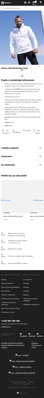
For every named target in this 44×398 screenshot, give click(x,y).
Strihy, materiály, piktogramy (10, 287)
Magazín (26, 295)
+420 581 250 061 (10, 321)
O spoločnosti (27, 280)
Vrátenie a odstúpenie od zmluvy (36, 345)
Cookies (31, 382)
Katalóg (3, 280)
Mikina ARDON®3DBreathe (13, 216)
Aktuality (26, 291)
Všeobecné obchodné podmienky (8, 304)
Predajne (26, 287)
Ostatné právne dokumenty (10, 299)
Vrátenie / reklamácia (8, 295)
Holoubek (26, 384)
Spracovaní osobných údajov (10, 308)
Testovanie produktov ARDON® (30, 300)
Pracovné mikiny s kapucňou (11, 8)
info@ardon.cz (6, 327)
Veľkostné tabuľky (7, 283)
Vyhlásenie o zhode (7, 312)
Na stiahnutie (5, 291)
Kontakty (26, 283)
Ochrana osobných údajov (18, 382)
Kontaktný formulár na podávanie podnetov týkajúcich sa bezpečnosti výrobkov (12, 345)
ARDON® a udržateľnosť (31, 305)
